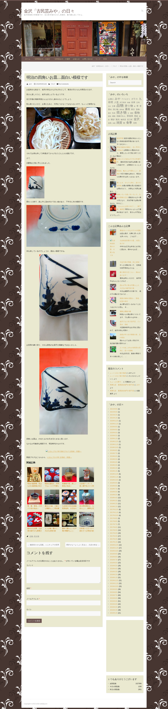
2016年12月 (114, 545)
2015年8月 (113, 592)
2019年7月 (113, 453)
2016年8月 (113, 557)
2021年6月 (113, 412)
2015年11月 (114, 583)
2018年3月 (113, 501)
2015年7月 (113, 595)
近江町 (130, 119)
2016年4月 (113, 569)
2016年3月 (113, 571)
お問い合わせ (87, 59)
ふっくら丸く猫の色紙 (118, 373)
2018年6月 (113, 492)
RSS (105, 59)
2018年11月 (114, 477)
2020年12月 (114, 421)
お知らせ (76, 59)
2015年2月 (113, 610)
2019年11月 (114, 444)
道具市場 (120, 138)
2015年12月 (114, 580)
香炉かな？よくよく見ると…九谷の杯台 (82, 545)
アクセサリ (126, 99)
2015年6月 (113, 598)
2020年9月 (113, 427)
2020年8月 (113, 430)
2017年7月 (113, 524)
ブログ (53, 84)
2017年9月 (113, 518)
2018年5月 (113, 495)
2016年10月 (114, 551)
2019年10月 (114, 447)
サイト (29, 609)
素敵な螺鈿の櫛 (125, 311)
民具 (113, 113)
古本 (109, 106)
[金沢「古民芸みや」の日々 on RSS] (142, 10)
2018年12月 (114, 474)
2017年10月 (114, 515)
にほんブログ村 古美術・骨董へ (59, 457)
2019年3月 (113, 465)
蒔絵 (136, 116)
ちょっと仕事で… (116, 382)
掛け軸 (115, 109)
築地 (109, 116)
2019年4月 (113, 462)
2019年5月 (113, 459)
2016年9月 (113, 554)
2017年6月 (113, 527)
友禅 (133, 102)
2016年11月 (114, 548)
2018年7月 (113, 489)
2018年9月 (113, 483)
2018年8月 (113, 486)
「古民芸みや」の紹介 (41, 59)
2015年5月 (113, 601)
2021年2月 (113, 415)
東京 (133, 109)
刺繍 (128, 102)
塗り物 (129, 105)
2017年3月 (113, 536)
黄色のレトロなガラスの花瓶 (130, 230)
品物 (31, 536)
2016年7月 (113, 560)
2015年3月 (113, 607)
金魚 (110, 123)
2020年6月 (113, 433)
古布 (138, 102)
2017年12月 (114, 509)
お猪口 (111, 99)
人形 (116, 102)
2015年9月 (113, 589)
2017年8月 (113, 521)
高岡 (135, 123)
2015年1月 (113, 613)
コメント (29, 565)
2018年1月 (113, 506)
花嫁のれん (121, 116)
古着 (113, 106)
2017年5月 (113, 530)
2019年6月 (113, 456)
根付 (109, 113)
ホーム (27, 59)
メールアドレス (33, 599)
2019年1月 (113, 471)
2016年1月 (113, 577)
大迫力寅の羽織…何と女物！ (130, 262)
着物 (137, 112)
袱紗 (113, 119)
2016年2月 (113, 574)
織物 (113, 116)
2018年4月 (113, 498)
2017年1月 (113, 542)
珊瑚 (131, 113)
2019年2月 (113, 468)
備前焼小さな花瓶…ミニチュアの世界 (43, 545)
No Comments (64, 84)
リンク (98, 59)
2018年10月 (114, 480)
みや (30, 84)
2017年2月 (113, 539)
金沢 (137, 119)
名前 (28, 588)
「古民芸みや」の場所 (61, 59)
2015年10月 (114, 586)
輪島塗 (123, 119)
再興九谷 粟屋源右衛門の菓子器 (122, 385)
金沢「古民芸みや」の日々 (49, 10)
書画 (127, 109)
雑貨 (119, 122)
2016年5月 (113, 566)
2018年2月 (113, 503)
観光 (118, 119)
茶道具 (130, 116)
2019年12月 (114, 441)
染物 (138, 109)
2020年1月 (113, 438)
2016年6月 (113, 563)
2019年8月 (113, 450)
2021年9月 (113, 409)
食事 (129, 122)
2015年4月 (113, 604)
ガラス (134, 99)
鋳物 (114, 123)
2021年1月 (113, 418)
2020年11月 (114, 424)
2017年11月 (114, 512)
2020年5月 (113, 435)
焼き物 (36, 536)
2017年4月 (113, 533)
